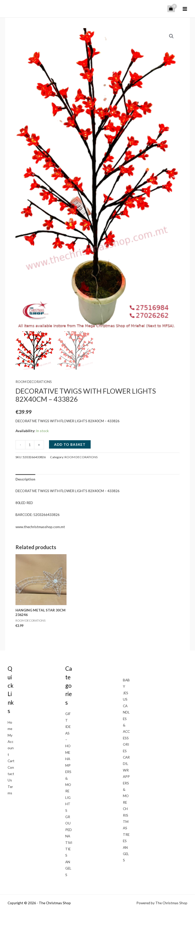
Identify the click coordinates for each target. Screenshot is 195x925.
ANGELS (68, 868)
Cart (11, 761)
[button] (171, 36)
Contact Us (11, 773)
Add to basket (70, 444)
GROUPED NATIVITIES (68, 836)
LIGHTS (68, 804)
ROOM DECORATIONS (33, 381)
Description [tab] (25, 479)
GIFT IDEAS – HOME (68, 732)
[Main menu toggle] (185, 9)
